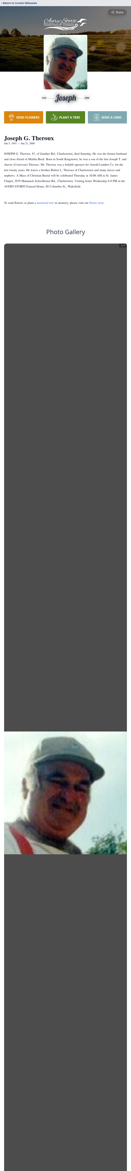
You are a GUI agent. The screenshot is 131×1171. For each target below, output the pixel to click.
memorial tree (45, 203)
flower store (96, 203)
